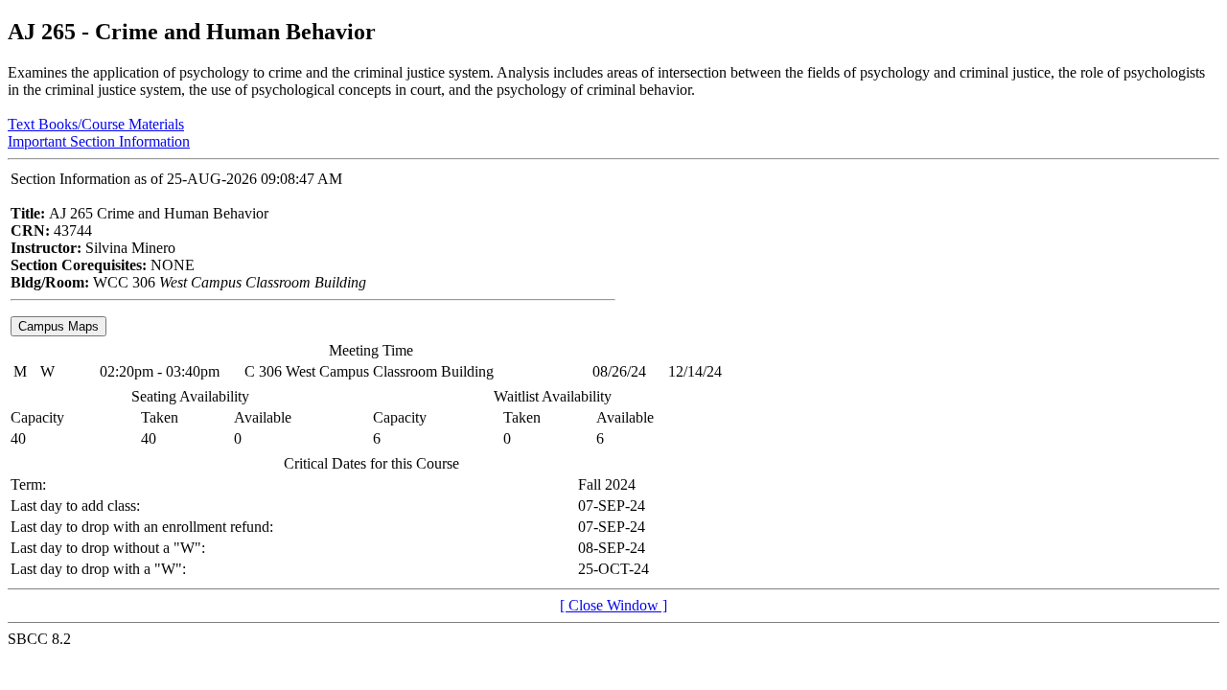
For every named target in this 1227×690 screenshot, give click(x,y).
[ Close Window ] (613, 605)
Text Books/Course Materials (96, 124)
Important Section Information (99, 141)
